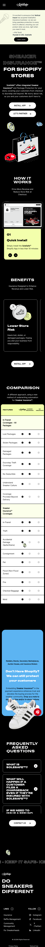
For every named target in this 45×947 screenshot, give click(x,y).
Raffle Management (12, 919)
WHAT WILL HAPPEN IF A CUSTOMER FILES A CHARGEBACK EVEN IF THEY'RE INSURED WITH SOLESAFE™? (19, 789)
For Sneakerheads (11, 930)
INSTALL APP (20, 105)
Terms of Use (34, 946)
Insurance (8, 915)
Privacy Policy (13, 946)
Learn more (21, 39)
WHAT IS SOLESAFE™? (17, 766)
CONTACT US (20, 823)
